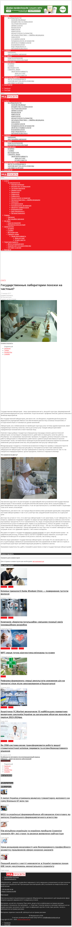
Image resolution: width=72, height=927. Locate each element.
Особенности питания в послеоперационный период (20, 757)
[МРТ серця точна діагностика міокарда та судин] (14, 646)
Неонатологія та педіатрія (21, 33)
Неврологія (15, 29)
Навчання (12, 52)
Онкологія (15, 37)
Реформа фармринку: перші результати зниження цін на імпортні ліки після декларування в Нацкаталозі (33, 682)
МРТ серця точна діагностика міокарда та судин (28, 652)
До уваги (8, 56)
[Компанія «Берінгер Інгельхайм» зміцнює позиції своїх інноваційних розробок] (14, 616)
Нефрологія (15, 31)
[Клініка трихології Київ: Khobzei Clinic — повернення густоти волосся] (14, 585)
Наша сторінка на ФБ (8, 891)
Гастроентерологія (19, 24)
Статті (6, 16)
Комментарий (5, 761)
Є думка (11, 66)
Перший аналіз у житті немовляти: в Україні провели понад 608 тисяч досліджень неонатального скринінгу (34, 865)
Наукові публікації (18, 20)
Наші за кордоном (15, 58)
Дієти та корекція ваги (17, 79)
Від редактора (13, 68)
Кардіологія (16, 28)
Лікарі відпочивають (19, 72)
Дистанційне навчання (17, 54)
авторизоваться (38, 561)
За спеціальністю (15, 18)
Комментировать (7, 295)
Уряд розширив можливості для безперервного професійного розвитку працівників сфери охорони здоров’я (36, 848)
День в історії (20, 73)
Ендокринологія (18, 45)
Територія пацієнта (12, 77)
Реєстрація (4, 895)
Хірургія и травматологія (21, 43)
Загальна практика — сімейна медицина (27, 35)
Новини (7, 50)
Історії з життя (21, 75)
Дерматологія (16, 26)
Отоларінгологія (18, 39)
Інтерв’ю (11, 64)
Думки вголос (10, 62)
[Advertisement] (36, 266)
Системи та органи (15, 83)
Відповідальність (10, 879)
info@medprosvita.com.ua (51, 917)
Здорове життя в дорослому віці (21, 81)
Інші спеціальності (18, 47)
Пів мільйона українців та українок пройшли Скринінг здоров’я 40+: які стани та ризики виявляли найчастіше (32, 832)
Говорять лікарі (14, 70)
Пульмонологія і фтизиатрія (22, 41)
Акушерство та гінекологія (22, 22)
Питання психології (19, 49)
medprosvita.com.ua (23, 919)
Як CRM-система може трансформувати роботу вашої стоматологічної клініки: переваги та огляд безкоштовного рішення (34, 748)
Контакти (8, 85)
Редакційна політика (11, 877)
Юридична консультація (18, 60)
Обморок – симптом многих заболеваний (16, 759)
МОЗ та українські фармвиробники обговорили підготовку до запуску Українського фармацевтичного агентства (35, 816)
